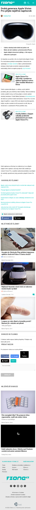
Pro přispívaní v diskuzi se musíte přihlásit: (12, 349)
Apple (5, 214)
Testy (3, 465)
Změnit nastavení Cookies (18, 494)
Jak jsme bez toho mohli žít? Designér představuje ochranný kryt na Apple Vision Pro (15, 208)
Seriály (4, 469)
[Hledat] (28, 3)
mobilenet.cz (26, 465)
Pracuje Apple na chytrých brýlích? (11, 190)
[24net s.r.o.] (18, 505)
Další (13, 361)
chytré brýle (18, 214)
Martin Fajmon (5, 328)
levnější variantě (12, 64)
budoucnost (11, 214)
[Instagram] (21, 486)
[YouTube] (18, 486)
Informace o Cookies (18, 492)
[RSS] (25, 486)
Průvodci (4, 471)
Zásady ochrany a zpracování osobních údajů (18, 497)
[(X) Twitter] (14, 486)
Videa (3, 467)
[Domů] (7, 3)
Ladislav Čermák (6, 294)
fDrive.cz (25, 467)
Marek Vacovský (6, 260)
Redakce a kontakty (17, 465)
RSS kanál (15, 469)
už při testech (26, 68)
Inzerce (14, 467)
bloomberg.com (30, 96)
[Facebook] (11, 486)
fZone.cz (25, 469)
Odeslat (7, 375)
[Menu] (33, 3)
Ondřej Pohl (5, 454)
